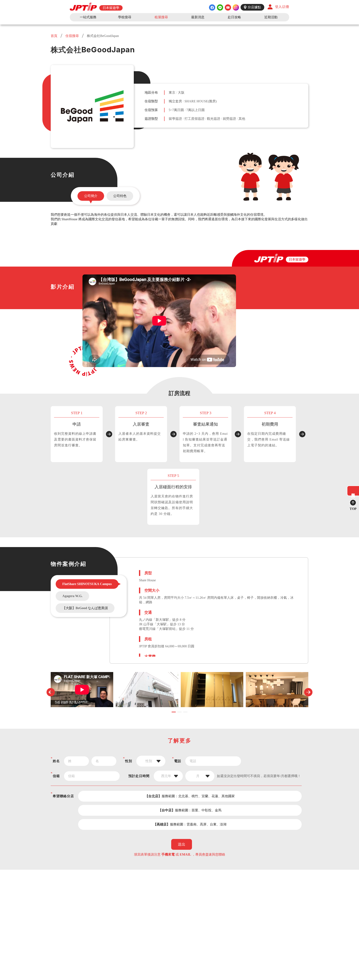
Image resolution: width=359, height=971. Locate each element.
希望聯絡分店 (63, 796)
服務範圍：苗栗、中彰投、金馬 (189, 810)
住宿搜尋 (72, 36)
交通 (148, 612)
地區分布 (151, 92)
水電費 (150, 656)
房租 (148, 639)
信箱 (56, 776)
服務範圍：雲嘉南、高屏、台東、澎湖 (189, 824)
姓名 (56, 761)
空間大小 (151, 590)
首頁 (54, 36)
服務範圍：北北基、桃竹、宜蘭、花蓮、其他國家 (190, 796)
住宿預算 (151, 110)
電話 (177, 761)
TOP (353, 509)
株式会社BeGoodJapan (102, 36)
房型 (148, 573)
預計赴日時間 (139, 776)
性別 (128, 761)
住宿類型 (151, 101)
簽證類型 (151, 118)
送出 (181, 844)
